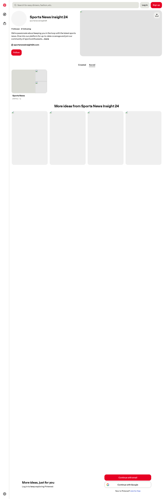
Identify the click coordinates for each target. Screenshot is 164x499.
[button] (15, 29)
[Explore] (5, 14)
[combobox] (76, 5)
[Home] (5, 5)
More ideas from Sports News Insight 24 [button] (86, 106)
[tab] (82, 65)
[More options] (5, 494)
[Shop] (5, 23)
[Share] (157, 15)
